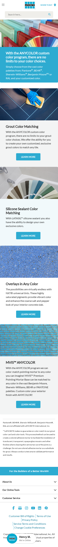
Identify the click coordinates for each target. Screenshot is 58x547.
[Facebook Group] (20, 508)
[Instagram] (26, 508)
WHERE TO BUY (46, 5)
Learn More (28, 156)
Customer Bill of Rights (21, 516)
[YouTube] (33, 508)
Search (49, 14)
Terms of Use (44, 516)
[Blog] (46, 508)
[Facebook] (13, 508)
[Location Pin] (55, 4)
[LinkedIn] (39, 508)
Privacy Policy (30, 519)
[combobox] (29, 14)
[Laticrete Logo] (25, 5)
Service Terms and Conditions (30, 523)
